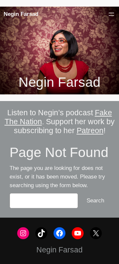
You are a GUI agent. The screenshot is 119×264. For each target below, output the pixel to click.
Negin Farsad (21, 14)
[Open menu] (111, 14)
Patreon (90, 131)
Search (95, 200)
